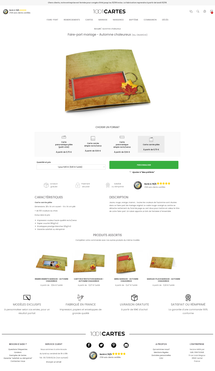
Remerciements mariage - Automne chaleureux (51, 280)
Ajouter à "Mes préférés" (143, 172)
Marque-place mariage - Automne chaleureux (163, 280)
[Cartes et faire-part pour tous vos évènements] (107, 11)
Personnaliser (144, 165)
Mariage (102, 19)
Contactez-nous (18, 361)
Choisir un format (108, 127)
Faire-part (52, 19)
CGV (161, 358)
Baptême (133, 19)
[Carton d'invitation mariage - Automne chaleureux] (89, 263)
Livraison (18, 352)
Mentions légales (161, 352)
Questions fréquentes (17, 349)
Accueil (97, 28)
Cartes (89, 19)
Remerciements (72, 19)
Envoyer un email (53, 362)
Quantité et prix (44, 162)
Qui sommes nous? (161, 349)
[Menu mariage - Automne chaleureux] (126, 263)
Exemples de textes (17, 355)
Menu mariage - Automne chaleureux (126, 280)
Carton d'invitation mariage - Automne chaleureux (89, 280)
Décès (165, 19)
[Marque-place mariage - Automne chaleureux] (163, 263)
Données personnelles (161, 355)
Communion (150, 19)
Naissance (118, 19)
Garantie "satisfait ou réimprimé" (18, 358)
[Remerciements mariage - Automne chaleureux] (51, 263)
